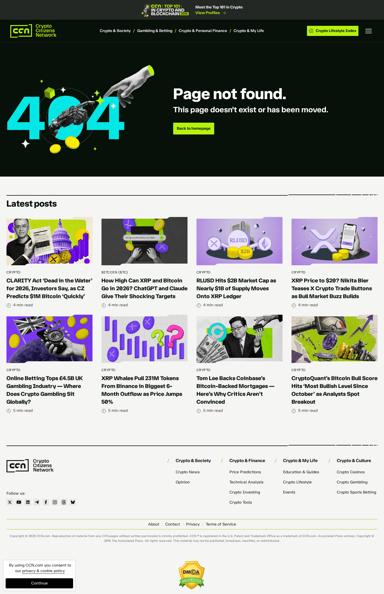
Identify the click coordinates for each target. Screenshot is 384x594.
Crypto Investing (244, 492)
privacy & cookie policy (43, 570)
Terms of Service (221, 524)
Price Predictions (245, 472)
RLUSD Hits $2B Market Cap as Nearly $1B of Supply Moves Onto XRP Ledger (236, 288)
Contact (172, 524)
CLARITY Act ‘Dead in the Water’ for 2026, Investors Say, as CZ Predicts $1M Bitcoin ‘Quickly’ (49, 288)
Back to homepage (194, 128)
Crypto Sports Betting (356, 492)
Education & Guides (301, 472)
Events (289, 492)
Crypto (13, 272)
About (153, 524)
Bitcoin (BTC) (114, 272)
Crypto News (188, 472)
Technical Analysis (246, 482)
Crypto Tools (240, 502)
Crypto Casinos (351, 472)
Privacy (193, 524)
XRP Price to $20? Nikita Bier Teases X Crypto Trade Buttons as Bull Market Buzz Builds (332, 288)
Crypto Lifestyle (297, 482)
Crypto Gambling (352, 482)
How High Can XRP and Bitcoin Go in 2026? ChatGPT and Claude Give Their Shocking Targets (144, 288)
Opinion (183, 482)
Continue (39, 583)
